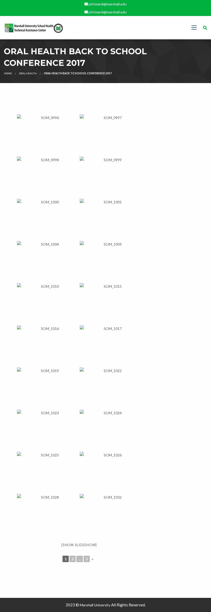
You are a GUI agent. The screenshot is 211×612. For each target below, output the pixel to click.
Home (8, 73)
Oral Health (28, 73)
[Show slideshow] (79, 545)
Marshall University (95, 605)
